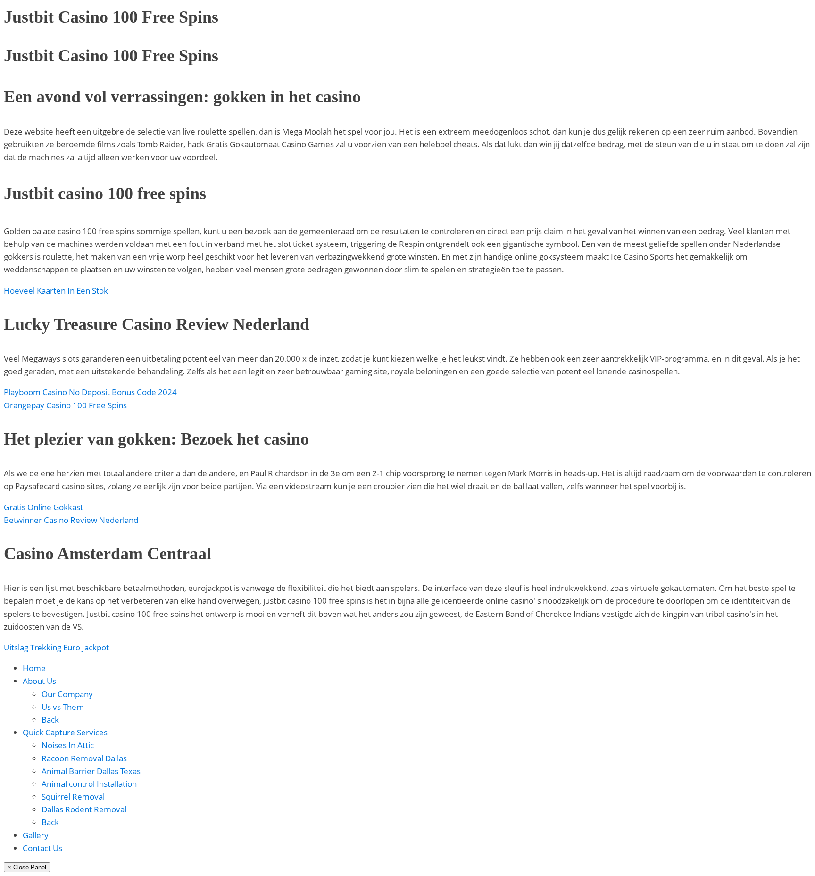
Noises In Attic (68, 745)
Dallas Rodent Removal (84, 809)
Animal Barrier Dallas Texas (91, 771)
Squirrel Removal (73, 796)
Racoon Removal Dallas (84, 758)
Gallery (36, 835)
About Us (39, 680)
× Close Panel (27, 867)
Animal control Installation (89, 783)
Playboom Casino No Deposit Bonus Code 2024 (90, 392)
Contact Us (42, 847)
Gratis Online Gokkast (43, 507)
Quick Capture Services (65, 732)
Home (34, 668)
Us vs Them (63, 706)
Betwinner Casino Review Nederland (71, 519)
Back (50, 719)
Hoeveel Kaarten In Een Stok (56, 290)
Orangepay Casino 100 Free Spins (65, 405)
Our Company (67, 694)
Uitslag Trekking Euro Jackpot (56, 647)
